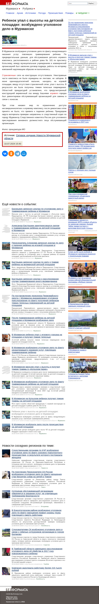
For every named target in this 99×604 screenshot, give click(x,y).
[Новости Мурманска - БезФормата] (14, 3)
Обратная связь (11, 597)
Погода (42, 13)
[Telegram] (17, 153)
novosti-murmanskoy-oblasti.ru (16, 45)
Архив (20, 13)
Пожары (69, 13)
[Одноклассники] (11, 153)
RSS (23, 602)
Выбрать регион (12, 599)
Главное (10, 13)
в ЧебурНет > (82, 13)
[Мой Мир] (24, 153)
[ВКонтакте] (5, 153)
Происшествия (55, 13)
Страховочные (9, 75)
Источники (30, 13)
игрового (54, 93)
